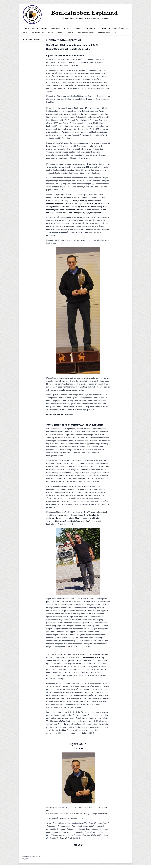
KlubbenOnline (35, 856)
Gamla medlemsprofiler (31, 39)
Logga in (25, 858)
